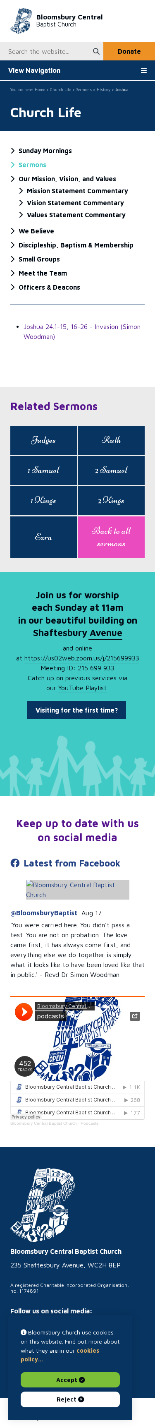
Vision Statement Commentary (75, 202)
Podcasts (89, 1123)
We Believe (36, 231)
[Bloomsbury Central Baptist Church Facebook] (77, 890)
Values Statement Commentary (76, 214)
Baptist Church (69, 20)
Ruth (111, 439)
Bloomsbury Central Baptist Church (43, 1123)
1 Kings (43, 500)
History (103, 89)
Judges (43, 439)
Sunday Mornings (45, 150)
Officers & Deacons (49, 287)
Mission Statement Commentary (77, 190)
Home (40, 89)
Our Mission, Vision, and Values (67, 178)
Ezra (43, 536)
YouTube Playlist (82, 687)
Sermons (84, 89)
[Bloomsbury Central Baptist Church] (42, 1205)
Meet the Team (43, 273)
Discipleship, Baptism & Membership (76, 245)
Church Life (60, 89)
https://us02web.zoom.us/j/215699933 (81, 658)
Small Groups (39, 259)
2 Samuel (111, 469)
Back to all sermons (111, 537)
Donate (129, 51)
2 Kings (111, 500)
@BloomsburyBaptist (43, 913)
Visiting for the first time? (77, 710)
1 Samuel (43, 469)
